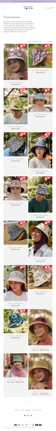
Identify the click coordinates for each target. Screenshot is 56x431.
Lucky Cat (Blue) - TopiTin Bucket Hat (40, 171)
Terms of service (23, 427)
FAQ (40, 410)
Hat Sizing (34, 410)
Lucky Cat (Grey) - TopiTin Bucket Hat (16, 158)
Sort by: (29, 41)
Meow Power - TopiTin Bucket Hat (16, 203)
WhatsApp (28, 410)
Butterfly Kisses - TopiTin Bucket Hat (15, 303)
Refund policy (31, 427)
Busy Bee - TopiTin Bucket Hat (40, 259)
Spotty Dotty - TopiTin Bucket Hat (16, 380)
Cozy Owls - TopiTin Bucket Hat (40, 114)
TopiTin (9, 427)
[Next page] (32, 401)
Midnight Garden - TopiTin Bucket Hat (40, 70)
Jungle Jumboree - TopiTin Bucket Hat (16, 335)
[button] (3, 8)
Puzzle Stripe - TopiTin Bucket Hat (40, 347)
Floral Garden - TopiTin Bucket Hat (40, 392)
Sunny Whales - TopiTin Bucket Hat (15, 126)
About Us (17, 410)
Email (22, 410)
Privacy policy (15, 427)
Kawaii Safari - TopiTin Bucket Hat (40, 291)
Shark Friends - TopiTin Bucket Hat (40, 215)
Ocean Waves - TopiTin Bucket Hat (16, 247)
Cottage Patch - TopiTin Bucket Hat (15, 82)
